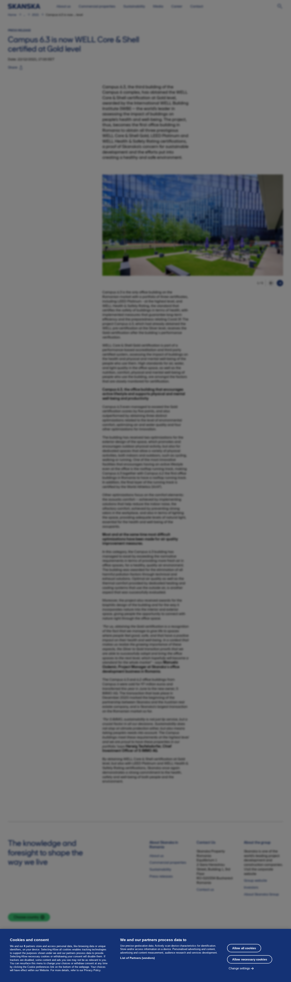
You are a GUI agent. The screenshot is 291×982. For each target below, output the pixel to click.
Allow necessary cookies (249, 959)
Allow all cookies (244, 948)
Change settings (239, 968)
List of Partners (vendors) (137, 957)
